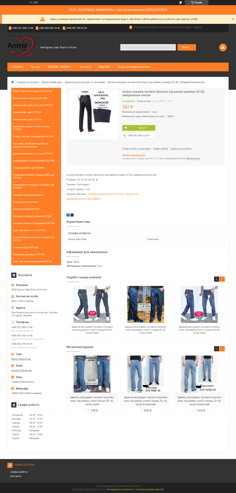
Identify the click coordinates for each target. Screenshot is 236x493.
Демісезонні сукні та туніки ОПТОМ (32, 153)
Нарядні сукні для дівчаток (28, 195)
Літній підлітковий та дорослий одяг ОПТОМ (33, 176)
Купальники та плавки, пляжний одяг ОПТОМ (34, 186)
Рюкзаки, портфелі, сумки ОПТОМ (32, 216)
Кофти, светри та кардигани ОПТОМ (33, 136)
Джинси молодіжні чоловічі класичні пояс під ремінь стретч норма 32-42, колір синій (145, 329)
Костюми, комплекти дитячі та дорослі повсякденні (30, 145)
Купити (142, 127)
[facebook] (68, 215)
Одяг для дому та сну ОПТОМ (29, 230)
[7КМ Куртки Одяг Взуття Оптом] (21, 47)
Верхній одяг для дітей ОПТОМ (30, 98)
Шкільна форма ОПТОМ (26, 209)
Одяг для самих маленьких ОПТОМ (32, 261)
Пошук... (186, 47)
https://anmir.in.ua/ (21, 359)
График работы (19, 471)
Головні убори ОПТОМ (25, 247)
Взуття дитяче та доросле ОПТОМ (32, 91)
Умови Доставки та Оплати (134, 66)
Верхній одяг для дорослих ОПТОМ (33, 105)
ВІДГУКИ (104, 66)
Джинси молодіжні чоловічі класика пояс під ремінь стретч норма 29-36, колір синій (92, 329)
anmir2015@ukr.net (21, 370)
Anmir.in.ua (132, 194)
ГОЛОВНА (17, 66)
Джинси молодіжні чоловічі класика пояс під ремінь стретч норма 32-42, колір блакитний (146, 401)
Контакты (16, 476)
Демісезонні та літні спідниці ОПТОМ (33, 160)
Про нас (35, 66)
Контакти (85, 66)
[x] (72, 215)
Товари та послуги (27, 82)
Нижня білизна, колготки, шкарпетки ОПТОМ (34, 239)
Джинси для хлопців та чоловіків (85, 82)
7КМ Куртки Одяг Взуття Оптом (105, 194)
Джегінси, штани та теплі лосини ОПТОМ (31, 128)
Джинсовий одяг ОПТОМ (27, 112)
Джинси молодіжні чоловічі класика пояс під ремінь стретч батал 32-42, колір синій (92, 401)
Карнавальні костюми (25, 202)
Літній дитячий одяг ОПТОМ (28, 167)
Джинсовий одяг (51, 82)
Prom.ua (135, 486)
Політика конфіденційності (150, 489)
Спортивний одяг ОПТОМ (27, 119)
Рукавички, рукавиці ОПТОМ (28, 254)
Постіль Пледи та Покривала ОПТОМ (34, 223)
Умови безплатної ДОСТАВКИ (83, 198)
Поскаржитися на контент (120, 489)
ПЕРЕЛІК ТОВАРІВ (59, 66)
